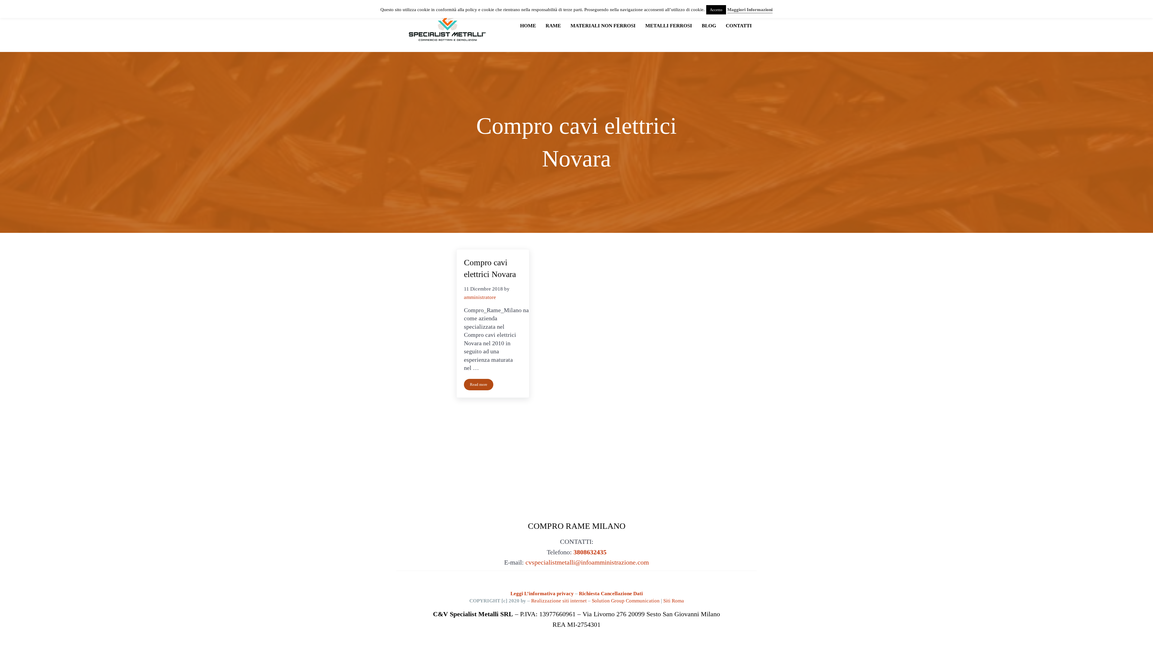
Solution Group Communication (626, 601)
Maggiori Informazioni (750, 9)
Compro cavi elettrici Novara (490, 268)
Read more (481, 385)
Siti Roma (673, 601)
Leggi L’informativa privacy (542, 593)
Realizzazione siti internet (559, 601)
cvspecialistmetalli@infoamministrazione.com (587, 562)
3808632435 (590, 552)
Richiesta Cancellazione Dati (611, 593)
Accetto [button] (716, 10)
